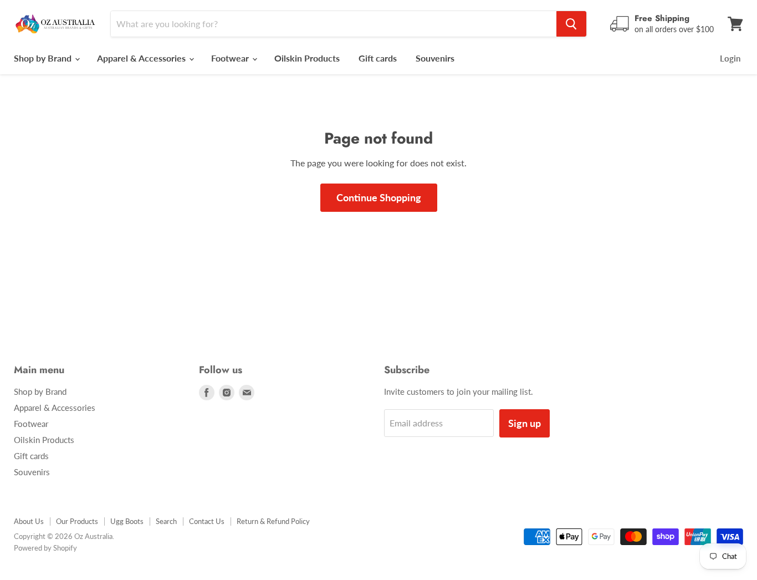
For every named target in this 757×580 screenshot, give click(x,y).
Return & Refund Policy (273, 521)
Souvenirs (435, 58)
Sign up (524, 423)
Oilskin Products (307, 58)
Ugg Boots (127, 521)
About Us (29, 521)
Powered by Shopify (45, 547)
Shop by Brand (44, 58)
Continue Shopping (378, 197)
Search (166, 521)
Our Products (77, 521)
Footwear (231, 58)
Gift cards (378, 58)
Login (730, 58)
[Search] (571, 24)
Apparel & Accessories (142, 58)
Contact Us (206, 521)
